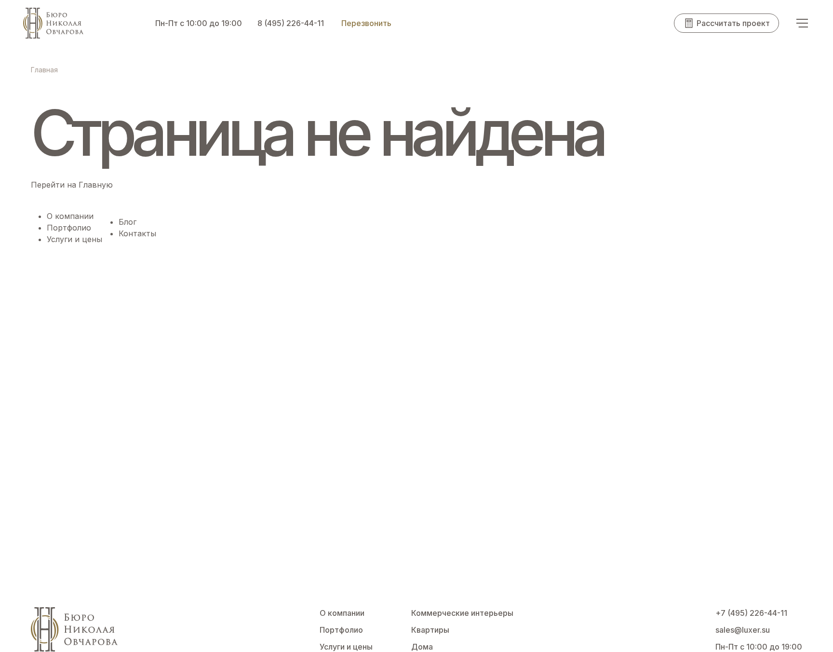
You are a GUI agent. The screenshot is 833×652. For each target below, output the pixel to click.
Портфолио (69, 227)
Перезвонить (366, 23)
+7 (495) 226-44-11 (751, 613)
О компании (70, 216)
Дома (422, 647)
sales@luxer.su (742, 630)
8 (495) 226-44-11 (290, 23)
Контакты (137, 233)
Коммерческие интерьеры (462, 613)
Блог (127, 222)
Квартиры (430, 630)
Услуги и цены (74, 239)
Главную (96, 185)
